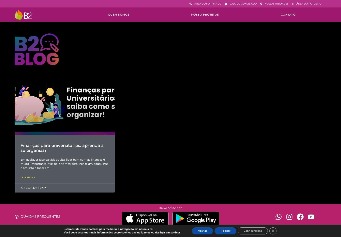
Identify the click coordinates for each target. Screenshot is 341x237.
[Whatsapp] (278, 216)
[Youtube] (311, 216)
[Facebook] (300, 216)
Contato (288, 14)
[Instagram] (289, 216)
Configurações (253, 231)
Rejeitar (225, 231)
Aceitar (202, 231)
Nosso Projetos (205, 14)
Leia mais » (28, 177)
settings (175, 232)
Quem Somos (118, 14)
